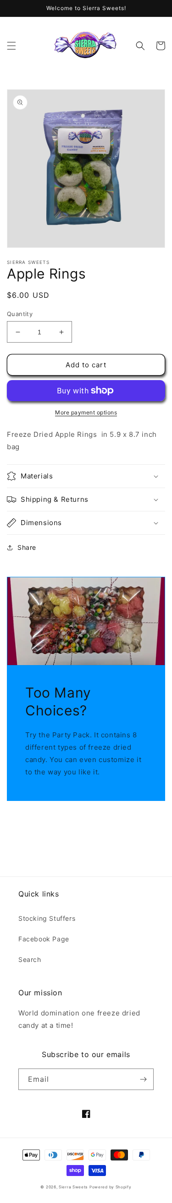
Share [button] (26, 547)
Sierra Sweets (73, 1187)
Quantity (20, 313)
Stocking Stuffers (46, 918)
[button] (11, 46)
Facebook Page (43, 939)
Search (29, 959)
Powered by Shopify (110, 1187)
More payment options (86, 412)
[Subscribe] (143, 1079)
